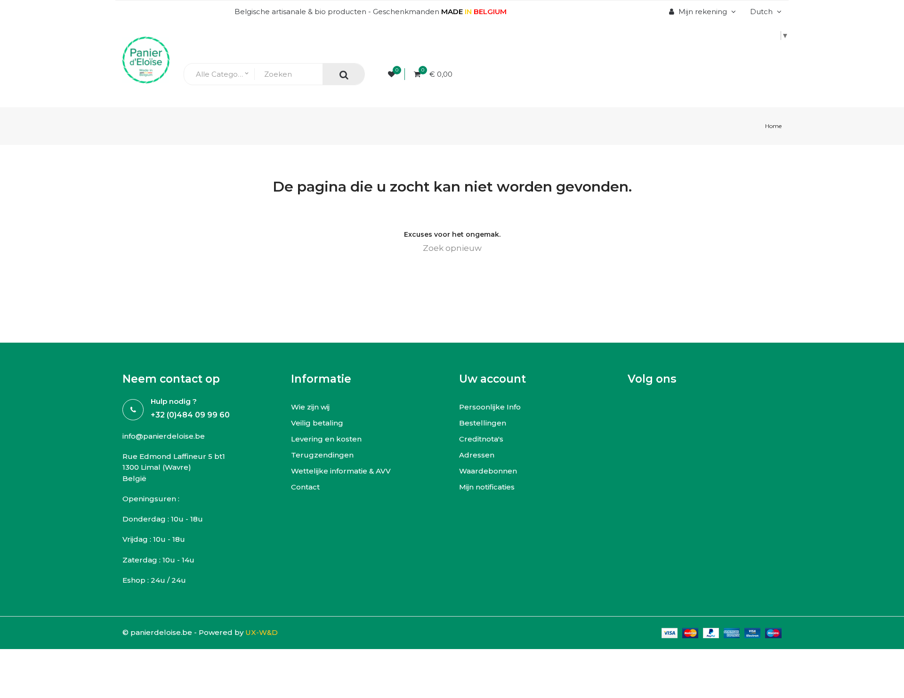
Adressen (476, 454)
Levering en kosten (326, 438)
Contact (305, 486)
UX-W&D (261, 632)
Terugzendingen (322, 454)
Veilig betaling (317, 422)
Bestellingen (482, 422)
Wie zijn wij (310, 406)
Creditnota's (481, 438)
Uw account (492, 378)
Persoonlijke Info (490, 406)
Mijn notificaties (487, 486)
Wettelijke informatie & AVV (341, 470)
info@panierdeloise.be (163, 436)
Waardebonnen (488, 470)
